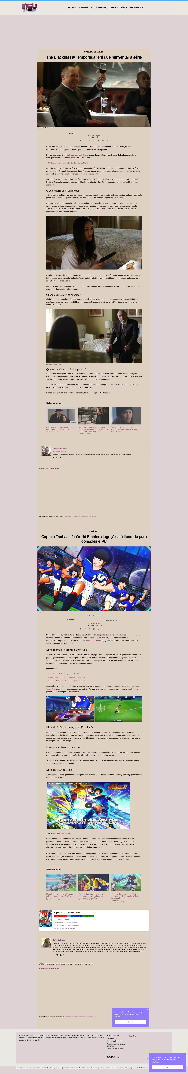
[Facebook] (80, 141)
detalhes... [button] (155, 1062)
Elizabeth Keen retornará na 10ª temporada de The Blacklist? (60, 428)
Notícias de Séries (93, 52)
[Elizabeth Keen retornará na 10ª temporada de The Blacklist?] (61, 415)
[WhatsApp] (94, 141)
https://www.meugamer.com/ (59, 451)
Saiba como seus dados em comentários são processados (80, 516)
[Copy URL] (107, 141)
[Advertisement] (94, 29)
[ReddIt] (103, 141)
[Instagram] (57, 457)
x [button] (184, 1054)
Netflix (111, 385)
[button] (169, 7)
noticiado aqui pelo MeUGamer (76, 155)
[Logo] (29, 7)
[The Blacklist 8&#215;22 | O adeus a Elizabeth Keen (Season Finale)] (126, 415)
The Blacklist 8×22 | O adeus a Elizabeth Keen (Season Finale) (68, 163)
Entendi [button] (167, 1067)
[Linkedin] (98, 141)
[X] (85, 141)
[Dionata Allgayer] (46, 452)
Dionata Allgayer (95, 135)
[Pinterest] (89, 141)
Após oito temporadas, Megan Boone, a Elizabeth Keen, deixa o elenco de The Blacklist (93, 429)
